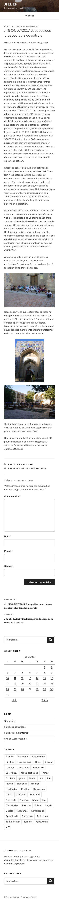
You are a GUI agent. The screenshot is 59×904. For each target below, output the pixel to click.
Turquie (28, 821)
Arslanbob (22, 756)
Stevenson (27, 816)
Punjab (48, 805)
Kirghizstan (11, 789)
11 (15, 678)
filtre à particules (29, 773)
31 (7, 694)
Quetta (9, 811)
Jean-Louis (32, 26)
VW (8, 827)
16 (52, 678)
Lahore (9, 794)
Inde (41, 778)
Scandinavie (12, 816)
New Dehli (35, 794)
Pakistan (26, 805)
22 (44, 683)
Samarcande (37, 811)
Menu (31, 15)
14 (37, 678)
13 (30, 678)
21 (37, 683)
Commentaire (12, 496)
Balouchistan (38, 756)
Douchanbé (23, 767)
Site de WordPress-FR (15, 738)
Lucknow (21, 794)
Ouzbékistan (39, 468)
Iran (49, 778)
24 (7, 689)
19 (22, 683)
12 (22, 678)
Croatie (49, 762)
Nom (7, 536)
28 (37, 689)
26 (22, 689)
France (45, 773)
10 (7, 678)
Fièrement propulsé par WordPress (20, 897)
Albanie (10, 756)
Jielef (11, 4)
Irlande (9, 783)
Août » (45, 700)
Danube (10, 767)
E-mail (8, 551)
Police (38, 805)
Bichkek (10, 762)
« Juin (14, 700)
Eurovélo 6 (38, 767)
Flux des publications (15, 727)
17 (7, 683)
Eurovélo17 (11, 773)
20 (29, 683)
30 (51, 689)
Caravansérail (25, 762)
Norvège (24, 800)
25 (15, 689)
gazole (25, 468)
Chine (38, 762)
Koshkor (25, 789)
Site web (8, 566)
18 (15, 683)
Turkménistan (13, 821)
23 (51, 683)
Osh (44, 800)
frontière (10, 778)
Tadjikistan (42, 816)
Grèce (32, 778)
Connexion (9, 721)
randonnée (22, 811)
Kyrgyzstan (39, 789)
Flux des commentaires (16, 733)
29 (44, 689)
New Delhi (11, 800)
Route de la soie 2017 (21, 464)
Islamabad (22, 783)
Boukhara (14, 468)
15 (44, 678)
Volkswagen (41, 821)
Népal (35, 800)
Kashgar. (35, 783)
